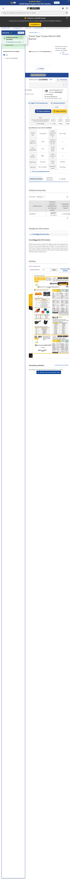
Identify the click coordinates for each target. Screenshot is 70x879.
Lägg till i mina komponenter (39, 103)
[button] (57, 3)
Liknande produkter (59, 103)
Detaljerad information (49, 179)
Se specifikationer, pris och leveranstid (14, 42)
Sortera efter (59, 206)
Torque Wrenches (38, 28)
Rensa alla (21, 32)
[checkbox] (13, 45)
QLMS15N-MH (9, 45)
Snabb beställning (44, 111)
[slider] (31, 270)
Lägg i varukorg (61, 111)
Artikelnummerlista (36, 179)
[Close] (67, 17)
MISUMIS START (5, 28)
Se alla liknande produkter (61, 365)
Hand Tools (28, 28)
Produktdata (63, 79)
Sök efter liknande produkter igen (50, 372)
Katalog (41, 68)
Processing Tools (17, 28)
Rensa (50, 79)
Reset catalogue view (34, 266)
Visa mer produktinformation (41, 171)
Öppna (54, 270)
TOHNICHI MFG (33, 32)
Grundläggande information (40, 234)
